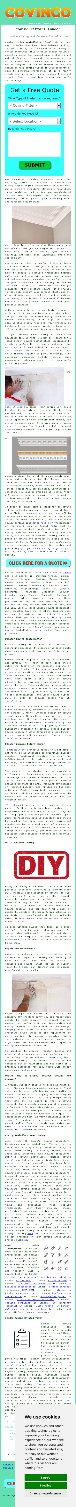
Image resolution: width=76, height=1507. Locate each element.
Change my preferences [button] (46, 1493)
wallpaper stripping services (25, 1309)
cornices (27, 357)
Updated (8, 1468)
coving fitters (15, 621)
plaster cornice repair (55, 815)
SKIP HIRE (28, 1290)
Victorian (42, 251)
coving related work (18, 1403)
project (10, 1240)
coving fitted (34, 68)
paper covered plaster (56, 198)
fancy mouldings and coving (25, 192)
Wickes (20, 542)
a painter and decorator (34, 1284)
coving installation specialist (45, 341)
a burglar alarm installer (35, 1300)
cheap (10, 489)
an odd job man (57, 1280)
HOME (31, 23)
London (67, 573)
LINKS (38, 23)
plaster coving (39, 660)
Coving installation (18, 573)
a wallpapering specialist (48, 1277)
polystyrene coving (30, 1381)
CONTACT (55, 23)
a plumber (59, 1290)
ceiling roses (18, 363)
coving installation (39, 1230)
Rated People (41, 523)
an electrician (25, 1293)
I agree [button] (45, 1477)
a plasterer (23, 1280)
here (30, 1234)
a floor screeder (60, 1287)
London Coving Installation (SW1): (29, 42)
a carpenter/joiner (53, 1296)
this (23, 940)
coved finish (41, 326)
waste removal (45, 1306)
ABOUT (46, 23)
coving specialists (58, 608)
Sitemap (8, 1465)
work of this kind (59, 417)
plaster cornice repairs (52, 1384)
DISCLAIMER (67, 23)
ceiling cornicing (17, 1303)
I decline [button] (45, 1485)
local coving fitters (56, 695)
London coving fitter (30, 320)
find (17, 1141)
